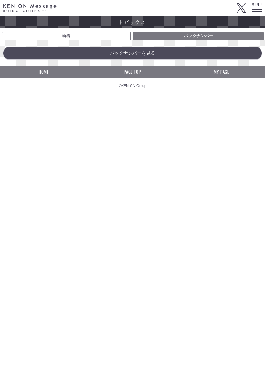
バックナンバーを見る (132, 53)
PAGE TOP (132, 71)
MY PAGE (221, 71)
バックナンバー (198, 35)
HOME (44, 71)
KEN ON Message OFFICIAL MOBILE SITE (30, 8)
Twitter (241, 8)
